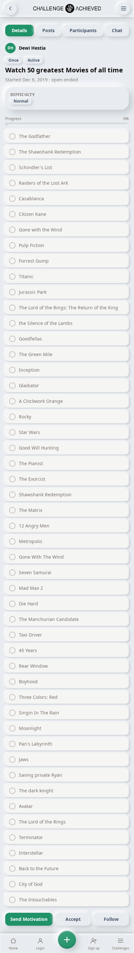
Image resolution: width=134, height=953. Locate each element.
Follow (111, 919)
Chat (117, 30)
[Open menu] (123, 8)
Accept (73, 919)
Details (19, 30)
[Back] (10, 8)
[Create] (67, 943)
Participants (83, 30)
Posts (48, 30)
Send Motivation (28, 919)
